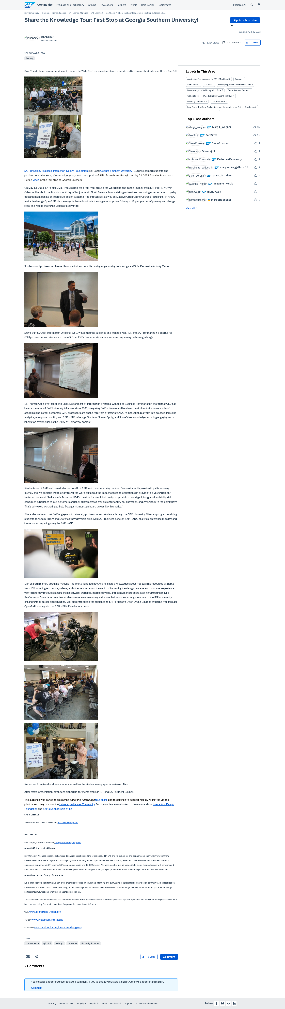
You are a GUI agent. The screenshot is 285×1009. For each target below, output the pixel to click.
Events (133, 5)
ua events (72, 943)
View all (190, 208)
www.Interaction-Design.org (45, 911)
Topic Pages (164, 5)
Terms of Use (66, 1003)
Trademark (116, 1003)
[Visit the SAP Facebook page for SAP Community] (216, 1003)
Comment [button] (169, 956)
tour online (101, 799)
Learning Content (195, 101)
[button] (246, 43)
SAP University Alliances (38, 170)
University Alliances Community (77, 804)
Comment (36, 987)
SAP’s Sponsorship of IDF (58, 809)
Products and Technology (70, 5)
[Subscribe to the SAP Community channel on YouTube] (228, 1003)
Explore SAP (240, 5)
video (36, 180)
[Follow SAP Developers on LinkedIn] (234, 1003)
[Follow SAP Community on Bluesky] (222, 1003)
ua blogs (59, 943)
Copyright (81, 1003)
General (191, 96)
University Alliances (90, 943)
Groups (92, 5)
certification (192, 85)
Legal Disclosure (98, 1003)
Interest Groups (59, 13)
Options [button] (231, 26)
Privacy (52, 1003)
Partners (121, 5)
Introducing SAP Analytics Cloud (218, 96)
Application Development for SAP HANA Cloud (208, 79)
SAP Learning (97, 13)
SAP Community (31, 13)
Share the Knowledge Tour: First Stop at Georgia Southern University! (111, 20)
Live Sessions (218, 101)
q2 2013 (47, 943)
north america (32, 943)
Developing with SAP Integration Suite (204, 90)
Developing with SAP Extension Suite (234, 85)
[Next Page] (225, 110)
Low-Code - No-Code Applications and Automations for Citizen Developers (221, 107)
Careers (238, 79)
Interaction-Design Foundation (70, 170)
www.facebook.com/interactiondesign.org (58, 927)
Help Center (147, 5)
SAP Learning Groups (78, 13)
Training (29, 58)
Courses (208, 85)
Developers (106, 5)
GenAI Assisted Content (238, 90)
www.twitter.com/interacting (47, 919)
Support (129, 1003)
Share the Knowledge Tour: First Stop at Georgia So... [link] (141, 13)
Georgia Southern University (116, 170)
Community (44, 4)
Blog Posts (110, 13)
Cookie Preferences (147, 1003)
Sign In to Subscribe (245, 20)
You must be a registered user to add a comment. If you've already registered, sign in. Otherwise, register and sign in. (97, 981)
